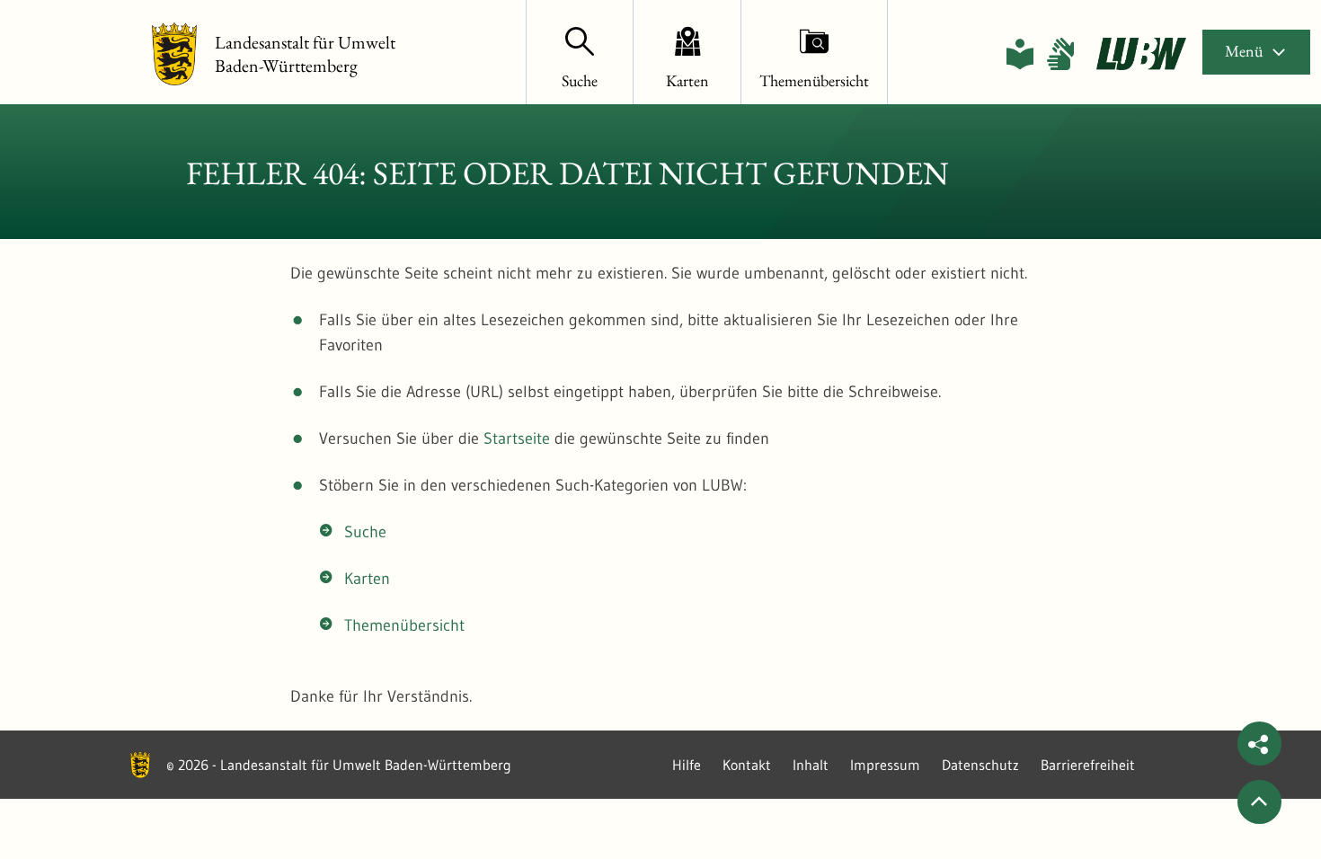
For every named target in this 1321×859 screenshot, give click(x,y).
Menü (1244, 50)
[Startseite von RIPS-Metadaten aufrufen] (1141, 54)
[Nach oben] (1259, 802)
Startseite (516, 438)
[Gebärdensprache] (1060, 54)
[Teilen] (1259, 744)
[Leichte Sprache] (1020, 54)
